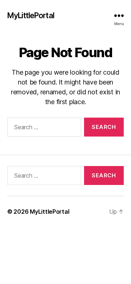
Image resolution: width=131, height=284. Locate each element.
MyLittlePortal (30, 15)
